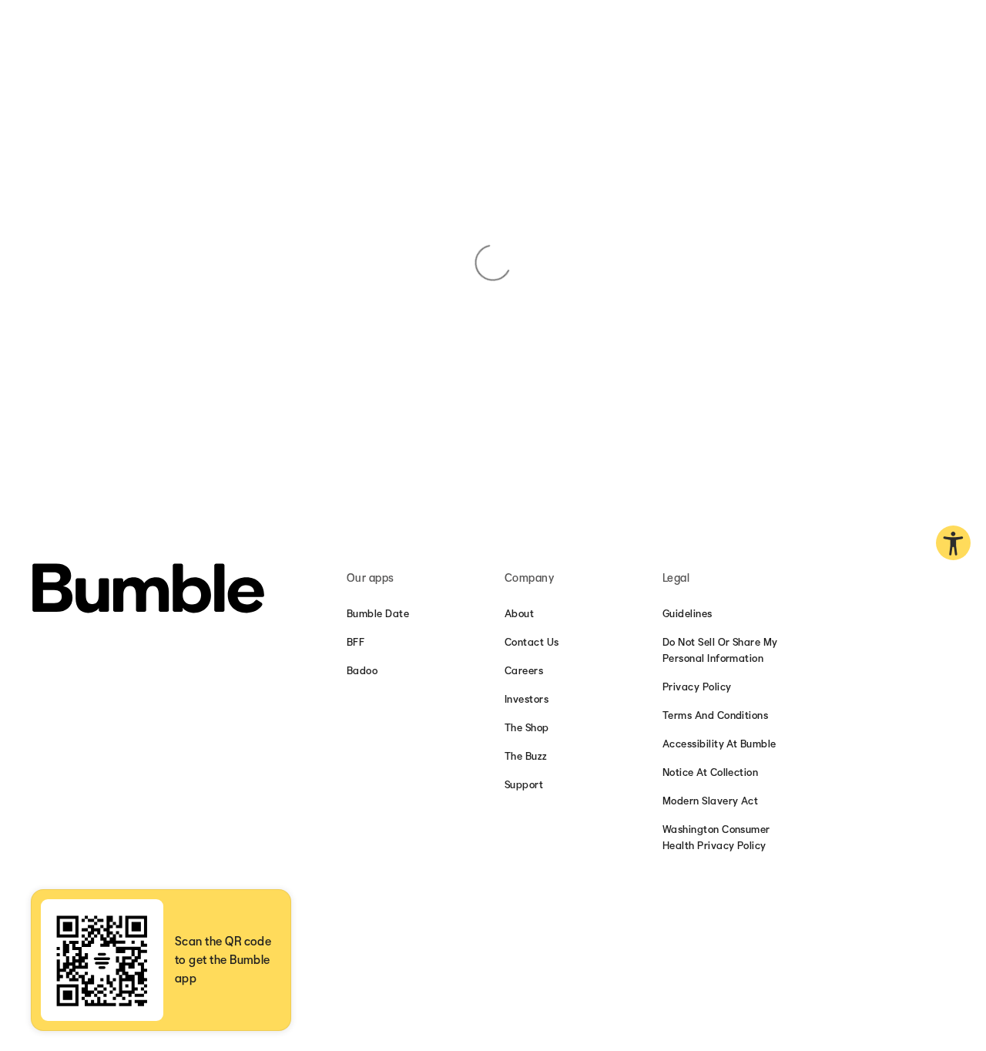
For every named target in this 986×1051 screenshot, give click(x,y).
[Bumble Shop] (148, 590)
